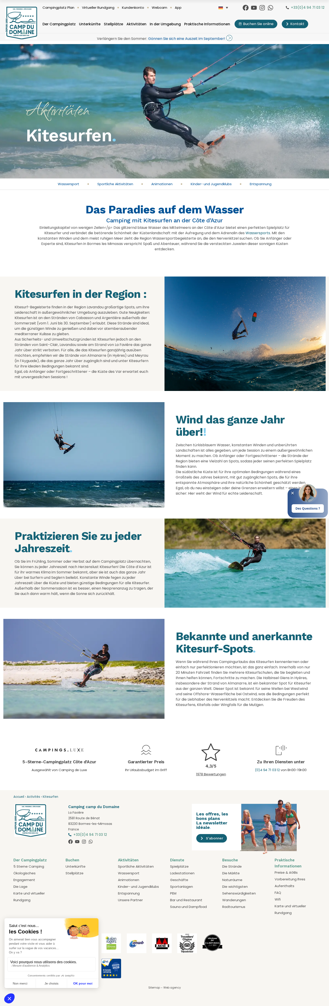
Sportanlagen (181, 886)
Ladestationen (182, 873)
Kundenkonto (133, 7)
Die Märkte (231, 873)
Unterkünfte (89, 24)
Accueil (18, 797)
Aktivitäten (136, 24)
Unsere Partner (130, 900)
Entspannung (260, 184)
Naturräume (232, 879)
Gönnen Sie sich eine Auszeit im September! (186, 38)
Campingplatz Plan (58, 7)
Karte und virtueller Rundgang (29, 896)
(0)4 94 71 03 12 (267, 770)
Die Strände (232, 866)
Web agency (172, 987)
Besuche (230, 860)
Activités (33, 797)
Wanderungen (234, 900)
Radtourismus (233, 906)
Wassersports (258, 233)
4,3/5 (210, 766)
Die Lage (20, 886)
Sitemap (154, 987)
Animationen (162, 184)
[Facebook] (246, 8)
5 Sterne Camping (28, 866)
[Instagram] (262, 8)
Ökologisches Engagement (24, 876)
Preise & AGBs (286, 872)
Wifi (278, 899)
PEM (173, 893)
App (178, 7)
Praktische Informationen (207, 24)
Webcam (159, 7)
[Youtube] (254, 8)
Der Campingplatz (59, 24)
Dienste (177, 860)
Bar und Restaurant (186, 900)
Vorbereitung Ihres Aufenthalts (290, 882)
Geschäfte (179, 879)
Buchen (72, 860)
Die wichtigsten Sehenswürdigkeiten (239, 890)
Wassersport (68, 184)
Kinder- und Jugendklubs (211, 184)
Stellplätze (113, 24)
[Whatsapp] (270, 8)
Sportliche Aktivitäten (115, 184)
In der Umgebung (165, 24)
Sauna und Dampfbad (188, 906)
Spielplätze (179, 866)
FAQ (278, 892)
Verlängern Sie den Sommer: (122, 38)
